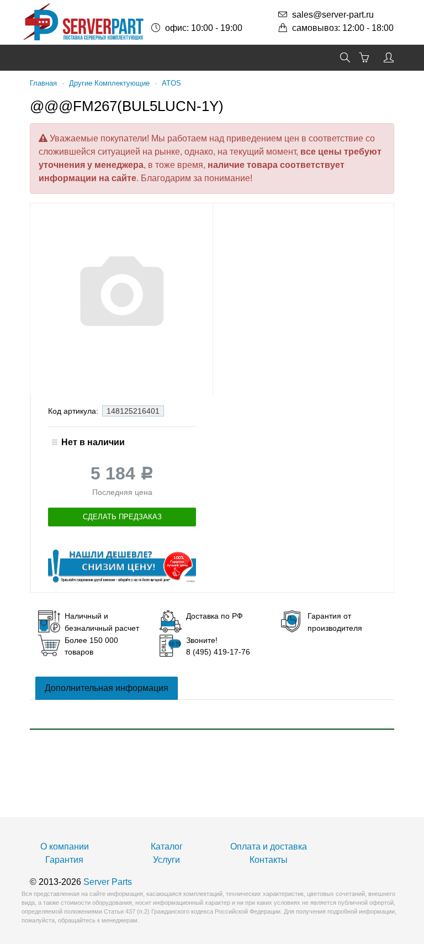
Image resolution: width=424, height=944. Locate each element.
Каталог (167, 846)
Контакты (269, 859)
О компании (64, 846)
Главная (43, 83)
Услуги (166, 859)
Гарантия (64, 859)
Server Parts (107, 882)
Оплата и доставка (268, 846)
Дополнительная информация (106, 688)
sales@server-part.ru (333, 14)
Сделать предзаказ (122, 517)
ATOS (171, 83)
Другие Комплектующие (109, 83)
